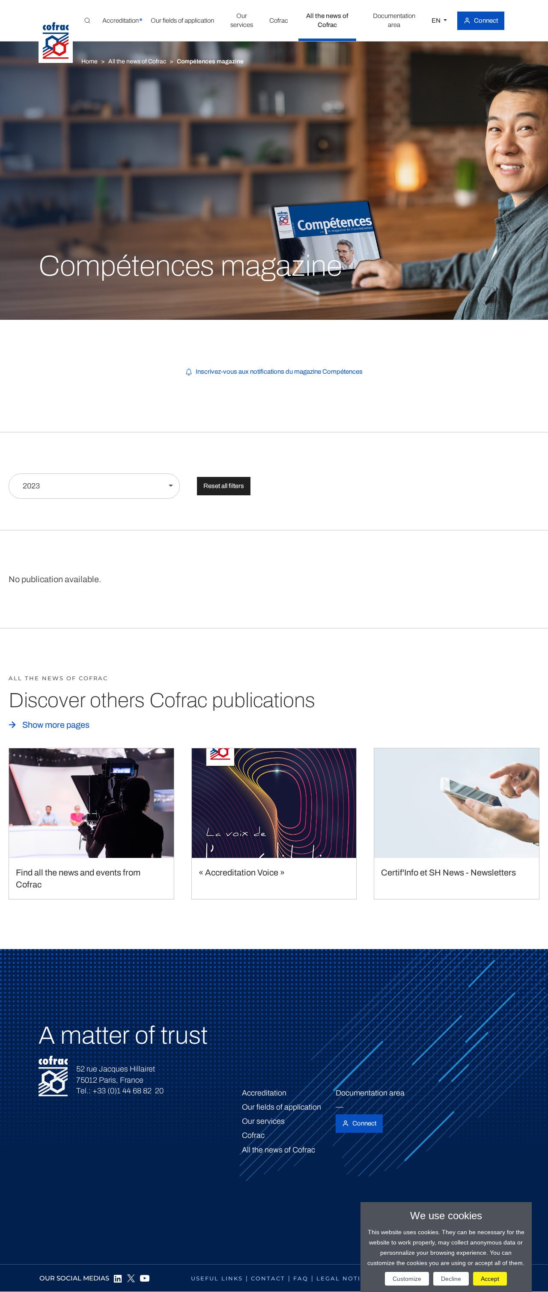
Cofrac (253, 1135)
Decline (451, 1278)
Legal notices (345, 1278)
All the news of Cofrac (137, 61)
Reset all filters (223, 485)
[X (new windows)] (131, 1278)
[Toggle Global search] (87, 20)
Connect (486, 20)
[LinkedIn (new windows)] (117, 1278)
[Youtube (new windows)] (145, 1278)
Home (89, 61)
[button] (120, 20)
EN (437, 20)
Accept (490, 1278)
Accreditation (264, 1093)
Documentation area (370, 1093)
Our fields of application (281, 1107)
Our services (263, 1121)
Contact (268, 1278)
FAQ (300, 1278)
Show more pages (55, 724)
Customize (407, 1278)
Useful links (217, 1278)
